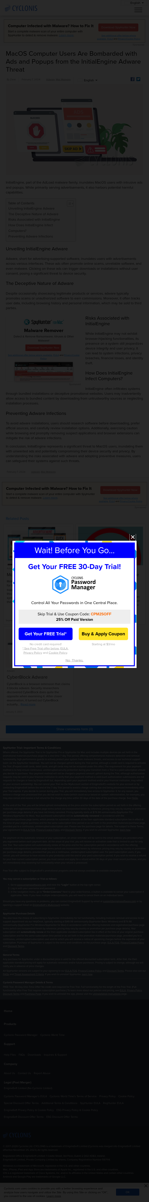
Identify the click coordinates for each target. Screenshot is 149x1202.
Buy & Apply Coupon (103, 634)
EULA (64, 648)
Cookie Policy (58, 653)
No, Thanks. (74, 660)
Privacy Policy (32, 653)
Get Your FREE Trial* (46, 634)
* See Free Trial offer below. (41, 648)
